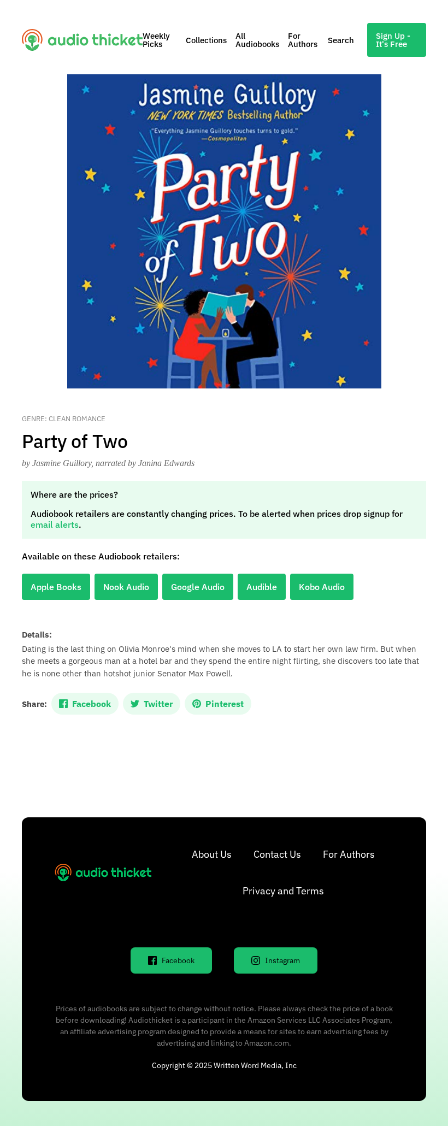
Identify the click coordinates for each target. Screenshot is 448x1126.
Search (341, 40)
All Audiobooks (257, 40)
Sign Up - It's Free (393, 40)
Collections (206, 40)
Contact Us (277, 854)
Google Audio (198, 586)
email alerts (55, 524)
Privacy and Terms (283, 891)
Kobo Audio (322, 586)
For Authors (302, 40)
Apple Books (56, 586)
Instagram (282, 960)
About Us (212, 854)
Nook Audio (126, 586)
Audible (261, 586)
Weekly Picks (156, 40)
